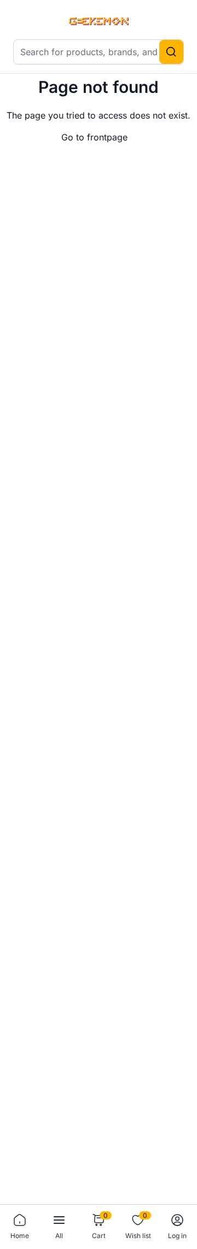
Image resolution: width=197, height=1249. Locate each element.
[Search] (171, 52)
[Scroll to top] (171, 1182)
